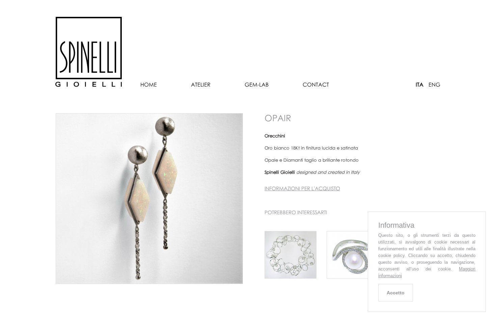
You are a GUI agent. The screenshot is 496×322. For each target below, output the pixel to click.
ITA (419, 84)
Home (148, 84)
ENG (434, 84)
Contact (316, 84)
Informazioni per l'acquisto (302, 188)
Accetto (396, 292)
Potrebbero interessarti (296, 212)
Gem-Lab (257, 84)
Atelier (201, 84)
